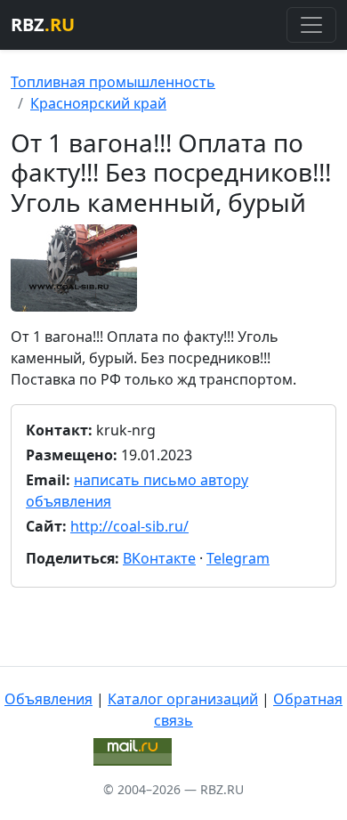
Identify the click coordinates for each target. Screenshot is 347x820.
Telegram (238, 558)
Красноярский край (98, 103)
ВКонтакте (159, 558)
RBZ (43, 24)
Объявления (48, 699)
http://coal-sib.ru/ (129, 526)
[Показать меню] (311, 25)
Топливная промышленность (113, 82)
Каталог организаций (183, 699)
